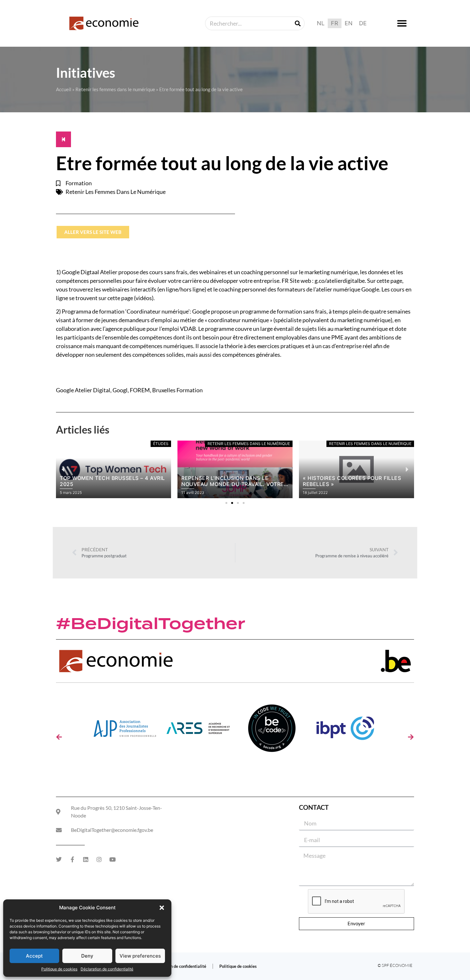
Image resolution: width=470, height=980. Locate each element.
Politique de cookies (59, 969)
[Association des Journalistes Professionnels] (125, 730)
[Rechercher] (297, 23)
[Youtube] (112, 859)
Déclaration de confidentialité (107, 969)
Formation (79, 183)
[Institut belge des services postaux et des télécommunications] (345, 730)
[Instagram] (99, 859)
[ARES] (198, 730)
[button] (162, 907)
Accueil (63, 89)
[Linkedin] (86, 859)
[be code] (272, 730)
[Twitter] (59, 859)
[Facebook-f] (72, 859)
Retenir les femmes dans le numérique (115, 89)
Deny (87, 956)
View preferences (140, 956)
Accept (34, 956)
